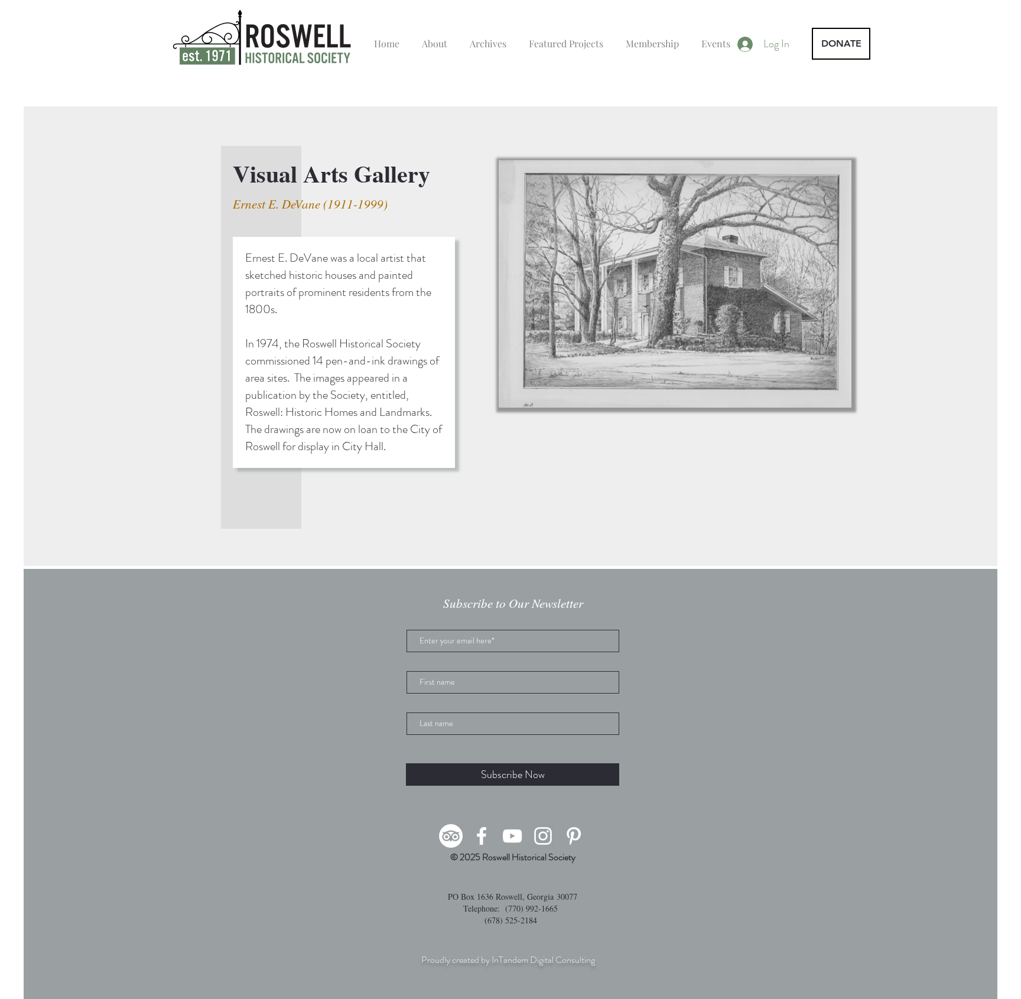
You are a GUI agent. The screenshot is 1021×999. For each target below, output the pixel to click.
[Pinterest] (574, 836)
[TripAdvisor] (451, 836)
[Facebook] (481, 836)
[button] (675, 284)
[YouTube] (512, 836)
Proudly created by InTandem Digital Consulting (508, 960)
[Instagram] (543, 836)
